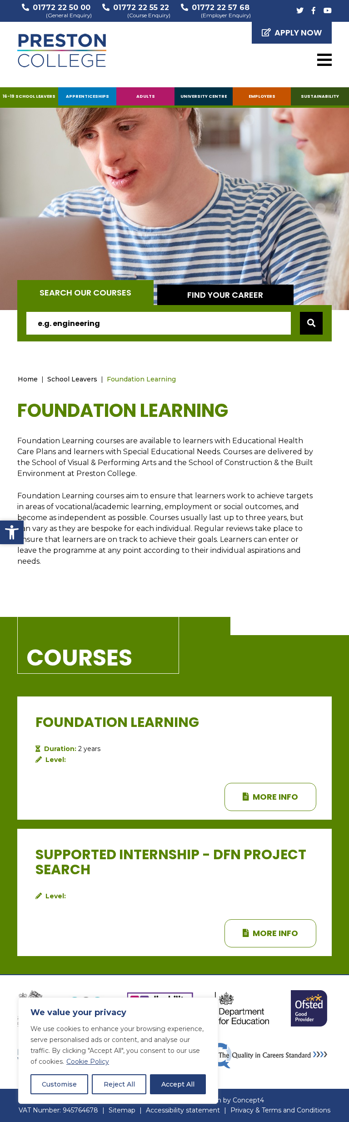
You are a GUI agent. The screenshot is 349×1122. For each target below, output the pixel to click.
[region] (118, 1050)
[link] (12, 532)
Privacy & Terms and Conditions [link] (280, 1110)
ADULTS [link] (145, 96)
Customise (59, 1084)
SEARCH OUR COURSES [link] (85, 292)
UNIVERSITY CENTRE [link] (203, 96)
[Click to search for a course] (311, 323)
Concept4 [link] (248, 1100)
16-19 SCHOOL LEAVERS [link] (29, 96)
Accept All (177, 1084)
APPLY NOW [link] (298, 32)
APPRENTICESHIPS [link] (87, 96)
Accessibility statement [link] (183, 1110)
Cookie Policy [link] (87, 1061)
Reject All (119, 1084)
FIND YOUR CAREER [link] (225, 295)
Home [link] (28, 379)
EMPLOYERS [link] (262, 96)
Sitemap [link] (122, 1110)
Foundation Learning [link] (141, 379)
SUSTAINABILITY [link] (320, 96)
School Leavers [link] (72, 379)
